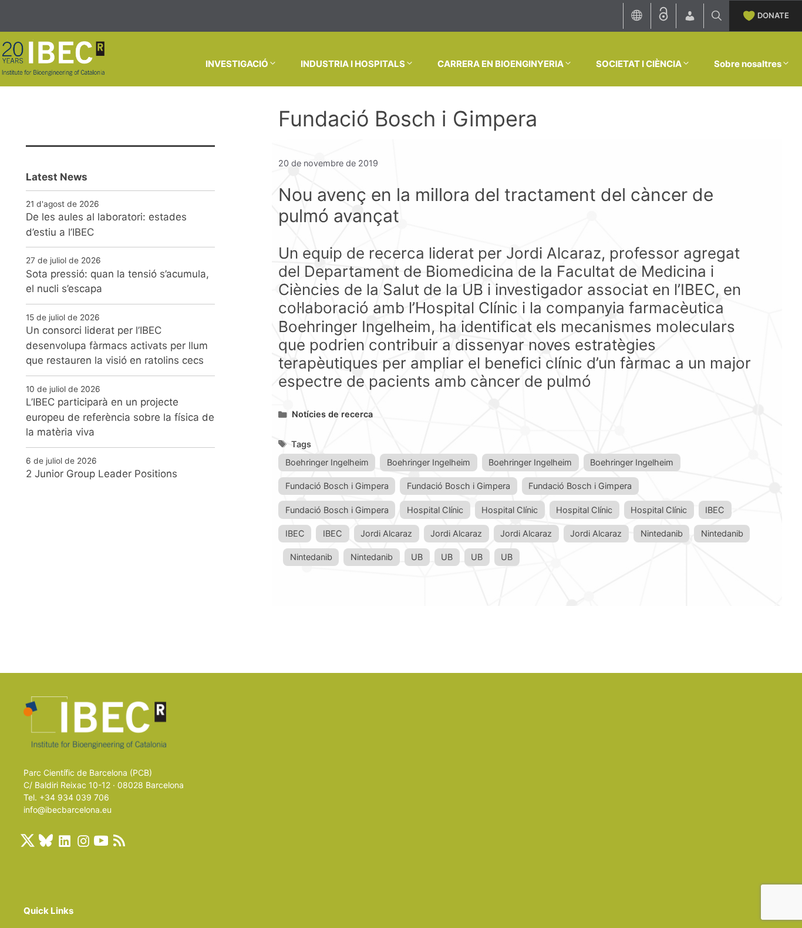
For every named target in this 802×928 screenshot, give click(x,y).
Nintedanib (662, 533)
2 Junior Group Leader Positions (101, 474)
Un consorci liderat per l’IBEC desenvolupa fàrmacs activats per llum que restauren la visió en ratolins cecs (117, 345)
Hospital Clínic (435, 510)
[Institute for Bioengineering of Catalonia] (53, 58)
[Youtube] (101, 840)
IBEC (715, 510)
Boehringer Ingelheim (327, 462)
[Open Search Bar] (717, 16)
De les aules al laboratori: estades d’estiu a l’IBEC (106, 224)
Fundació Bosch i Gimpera (337, 486)
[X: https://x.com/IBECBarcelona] (28, 840)
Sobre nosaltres (747, 63)
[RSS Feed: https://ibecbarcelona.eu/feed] (119, 840)
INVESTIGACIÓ (236, 63)
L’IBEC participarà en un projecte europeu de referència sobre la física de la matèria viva (120, 417)
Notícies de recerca (332, 414)
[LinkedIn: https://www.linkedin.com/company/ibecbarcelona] (64, 840)
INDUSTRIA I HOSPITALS (353, 63)
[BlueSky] (46, 840)
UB (417, 557)
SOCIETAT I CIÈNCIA (639, 63)
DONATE (773, 15)
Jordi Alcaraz (386, 533)
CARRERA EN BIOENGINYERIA (500, 63)
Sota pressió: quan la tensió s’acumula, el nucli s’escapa (117, 281)
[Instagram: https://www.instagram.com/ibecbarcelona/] (83, 840)
